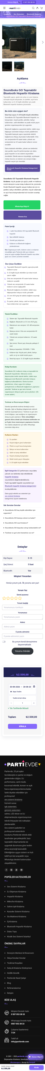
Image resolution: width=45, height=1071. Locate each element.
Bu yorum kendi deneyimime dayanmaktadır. (24, 643)
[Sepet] (41, 8)
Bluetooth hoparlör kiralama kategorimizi (20, 486)
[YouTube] (21, 869)
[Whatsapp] (16, 869)
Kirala (22, 726)
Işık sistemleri (10, 806)
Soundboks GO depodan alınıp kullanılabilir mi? (23, 528)
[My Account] (37, 8)
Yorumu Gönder (22, 651)
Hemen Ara (22, 217)
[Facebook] (6, 869)
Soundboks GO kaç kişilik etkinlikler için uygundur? (19, 511)
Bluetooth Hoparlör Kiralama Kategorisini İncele (22, 169)
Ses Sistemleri (19, 14)
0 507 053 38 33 (29, 2)
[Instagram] (11, 869)
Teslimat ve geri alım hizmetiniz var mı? (19, 533)
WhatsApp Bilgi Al (22, 206)
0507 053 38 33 (17, 1024)
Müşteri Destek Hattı (20, 1011)
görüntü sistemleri (12, 810)
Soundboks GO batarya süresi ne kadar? (20, 518)
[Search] (33, 8)
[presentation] (2, 42)
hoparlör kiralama (11, 477)
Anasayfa (7, 14)
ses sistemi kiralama (12, 496)
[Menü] (4, 8)
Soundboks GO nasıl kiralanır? (16, 523)
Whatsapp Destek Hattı (21, 1021)
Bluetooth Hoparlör (34, 14)
